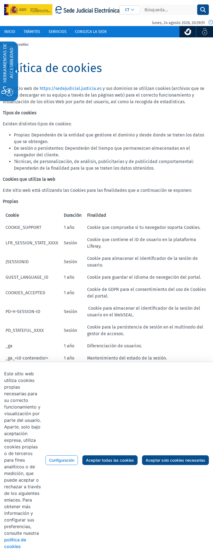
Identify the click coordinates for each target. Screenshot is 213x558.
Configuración (61, 460)
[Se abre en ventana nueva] (187, 31)
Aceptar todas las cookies (110, 460)
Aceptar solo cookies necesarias (175, 460)
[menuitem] (9, 31)
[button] (129, 9)
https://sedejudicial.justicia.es (71, 88)
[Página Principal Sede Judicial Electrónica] (87, 10)
